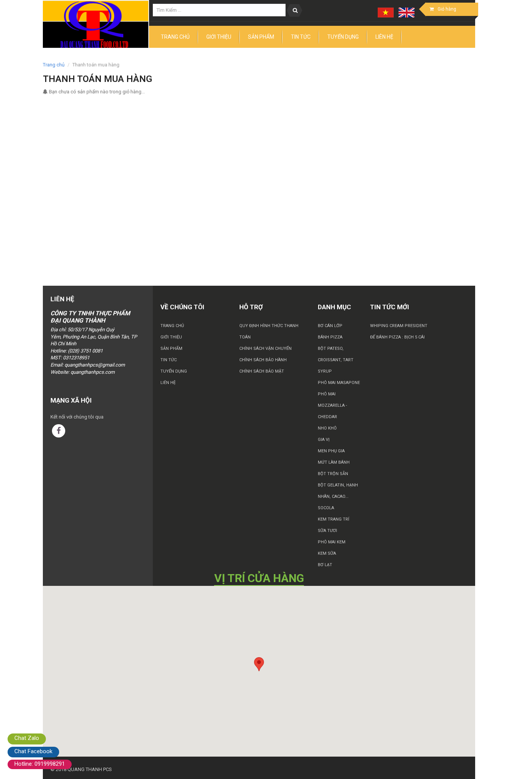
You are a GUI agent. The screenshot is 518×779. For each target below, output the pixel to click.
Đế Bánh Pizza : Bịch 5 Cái (397, 337)
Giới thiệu (171, 337)
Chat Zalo (26, 738)
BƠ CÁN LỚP (330, 325)
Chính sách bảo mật (261, 371)
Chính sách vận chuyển (265, 348)
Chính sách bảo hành (263, 359)
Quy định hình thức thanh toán (268, 331)
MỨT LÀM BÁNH (334, 462)
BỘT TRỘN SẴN (333, 473)
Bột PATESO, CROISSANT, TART (335, 354)
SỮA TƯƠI (327, 530)
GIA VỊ (324, 439)
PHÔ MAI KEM (331, 542)
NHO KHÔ (327, 428)
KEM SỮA (327, 553)
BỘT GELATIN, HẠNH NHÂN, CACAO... (338, 491)
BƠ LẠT (325, 564)
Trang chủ (172, 325)
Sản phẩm (171, 348)
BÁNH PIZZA (330, 337)
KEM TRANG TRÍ (333, 519)
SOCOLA (326, 507)
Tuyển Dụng (173, 371)
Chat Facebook (33, 751)
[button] (259, 664)
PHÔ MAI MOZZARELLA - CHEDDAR (332, 405)
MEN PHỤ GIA (331, 451)
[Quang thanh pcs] (96, 24)
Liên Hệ (168, 382)
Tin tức (168, 359)
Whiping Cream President (398, 325)
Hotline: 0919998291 (39, 763)
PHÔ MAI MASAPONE (339, 382)
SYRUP (325, 371)
